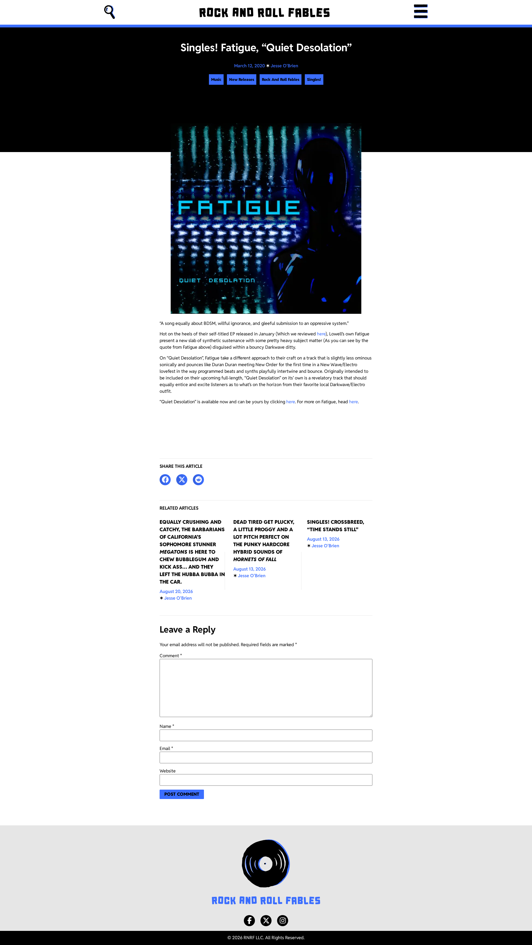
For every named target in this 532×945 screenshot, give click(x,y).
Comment (171, 656)
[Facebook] (249, 920)
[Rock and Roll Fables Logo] (266, 872)
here (321, 334)
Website (168, 771)
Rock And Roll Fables (280, 79)
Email (166, 748)
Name (167, 726)
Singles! (314, 79)
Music (216, 79)
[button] (109, 12)
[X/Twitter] (266, 920)
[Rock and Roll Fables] (264, 12)
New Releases (241, 79)
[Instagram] (282, 920)
